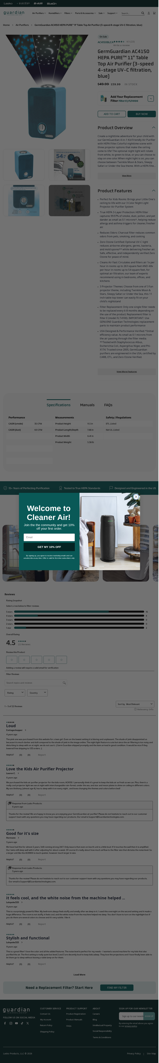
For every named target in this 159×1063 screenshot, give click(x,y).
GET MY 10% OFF (48, 547)
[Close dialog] (135, 496)
